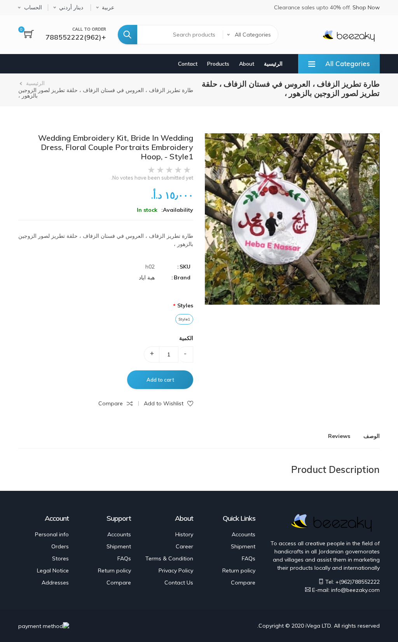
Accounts (243, 534)
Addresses (55, 582)
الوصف (371, 436)
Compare (243, 582)
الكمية (186, 338)
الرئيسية (273, 63)
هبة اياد (147, 277)
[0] (29, 34)
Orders (60, 546)
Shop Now (366, 7)
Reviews (339, 436)
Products (218, 63)
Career (184, 546)
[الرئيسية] (349, 35)
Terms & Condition (169, 558)
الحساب (33, 7)
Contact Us (178, 582)
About (246, 63)
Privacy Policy (176, 570)
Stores (60, 558)
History (184, 534)
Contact (187, 63)
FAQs (248, 558)
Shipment (243, 546)
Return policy (238, 570)
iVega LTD (318, 625)
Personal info (52, 534)
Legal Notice (53, 570)
